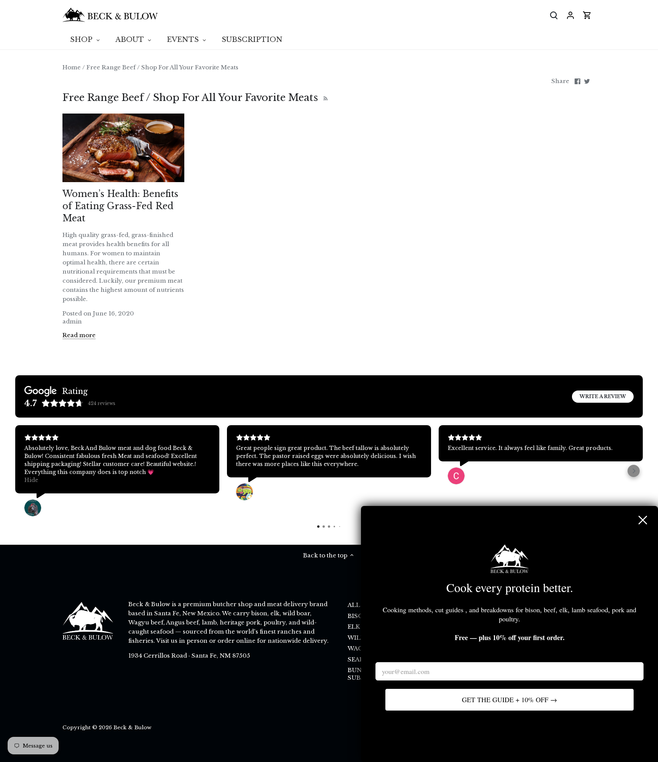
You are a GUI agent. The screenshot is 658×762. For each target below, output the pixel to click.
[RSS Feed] (325, 97)
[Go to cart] (587, 15)
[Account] (570, 15)
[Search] (553, 15)
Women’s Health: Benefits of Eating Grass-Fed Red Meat (120, 206)
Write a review (603, 396)
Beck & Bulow (132, 727)
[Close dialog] (642, 520)
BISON (358, 616)
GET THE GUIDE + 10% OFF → (509, 699)
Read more (79, 335)
